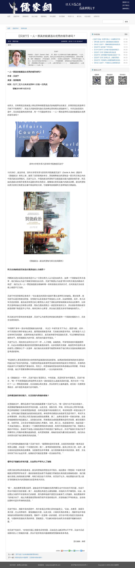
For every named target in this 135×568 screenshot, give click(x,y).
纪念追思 (87, 16)
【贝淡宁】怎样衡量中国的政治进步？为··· (107, 55)
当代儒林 (62, 16)
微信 (71, 551)
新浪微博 (65, 551)
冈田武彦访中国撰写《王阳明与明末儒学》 (29, 557)
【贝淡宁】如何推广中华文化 (103, 47)
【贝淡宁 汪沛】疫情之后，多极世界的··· (106, 57)
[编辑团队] (125, 8)
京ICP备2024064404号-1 (79, 565)
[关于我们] (125, 5)
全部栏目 (97, 16)
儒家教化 (44, 16)
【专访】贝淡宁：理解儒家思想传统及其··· (107, 44)
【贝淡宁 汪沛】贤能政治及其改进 (104, 52)
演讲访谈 (24, 28)
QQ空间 (77, 551)
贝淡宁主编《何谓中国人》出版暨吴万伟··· (107, 39)
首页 (8, 16)
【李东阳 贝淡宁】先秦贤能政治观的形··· (106, 42)
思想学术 (16, 16)
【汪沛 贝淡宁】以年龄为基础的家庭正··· (106, 50)
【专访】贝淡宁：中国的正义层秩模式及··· (107, 63)
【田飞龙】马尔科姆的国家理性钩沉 (26, 554)
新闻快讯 (25, 16)
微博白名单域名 (22, 565)
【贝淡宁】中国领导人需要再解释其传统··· (107, 60)
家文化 (79, 16)
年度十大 (71, 16)
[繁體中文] (125, 2)
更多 (83, 551)
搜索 (126, 21)
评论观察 (53, 16)
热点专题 (35, 16)
